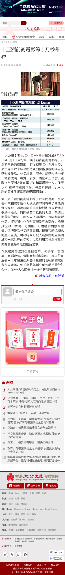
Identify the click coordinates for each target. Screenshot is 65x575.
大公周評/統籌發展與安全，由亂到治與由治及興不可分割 (33, 391)
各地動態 (30, 530)
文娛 (4, 514)
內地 (17, 493)
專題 (4, 524)
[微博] (5, 554)
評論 (57, 299)
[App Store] (56, 552)
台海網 (31, 541)
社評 (10, 503)
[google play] (56, 558)
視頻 (4, 498)
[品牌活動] (28, 485)
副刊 (14, 42)
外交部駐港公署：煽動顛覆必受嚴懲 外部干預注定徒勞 (33, 435)
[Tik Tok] (18, 554)
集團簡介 (17, 485)
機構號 (30, 519)
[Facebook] (25, 554)
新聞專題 (12, 524)
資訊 (4, 530)
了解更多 (32, 372)
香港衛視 (28, 539)
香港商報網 (19, 539)
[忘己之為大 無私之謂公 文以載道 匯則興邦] (55, 29)
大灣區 (24, 493)
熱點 (10, 498)
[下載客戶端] (51, 23)
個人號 (22, 519)
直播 (17, 498)
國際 (38, 493)
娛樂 (23, 514)
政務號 (14, 519)
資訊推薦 (20, 530)
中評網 (59, 539)
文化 (10, 514)
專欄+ (11, 530)
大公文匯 (32, 29)
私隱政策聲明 (12, 565)
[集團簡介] (10, 485)
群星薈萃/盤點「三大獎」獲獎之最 (28, 413)
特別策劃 (23, 524)
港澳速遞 (41, 530)
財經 (44, 493)
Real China (51, 509)
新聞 (4, 493)
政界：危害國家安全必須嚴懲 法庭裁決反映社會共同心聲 (33, 450)
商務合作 (41, 565)
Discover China (22, 509)
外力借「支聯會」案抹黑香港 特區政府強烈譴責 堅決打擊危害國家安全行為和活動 (33, 420)
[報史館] (47, 485)
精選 (23, 498)
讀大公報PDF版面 (51, 276)
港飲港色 (31, 514)
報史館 (52, 485)
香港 (10, 493)
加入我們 (55, 565)
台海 (31, 493)
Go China (7, 509)
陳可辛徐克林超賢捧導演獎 (23, 406)
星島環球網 (50, 539)
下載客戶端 (57, 23)
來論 (17, 503)
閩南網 (24, 541)
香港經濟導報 (39, 539)
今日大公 (5, 42)
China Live (37, 509)
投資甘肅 (18, 546)
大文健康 (52, 530)
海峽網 (17, 541)
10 (4, 457)
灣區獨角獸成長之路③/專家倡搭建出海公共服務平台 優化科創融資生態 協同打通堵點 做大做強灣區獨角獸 (34, 458)
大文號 (5, 519)
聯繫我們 (28, 565)
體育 (17, 514)
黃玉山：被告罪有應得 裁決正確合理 (30, 442)
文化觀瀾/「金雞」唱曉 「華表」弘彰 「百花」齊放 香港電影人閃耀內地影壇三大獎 (33, 399)
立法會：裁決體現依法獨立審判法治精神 (31, 427)
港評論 (24, 503)
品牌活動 (35, 485)
